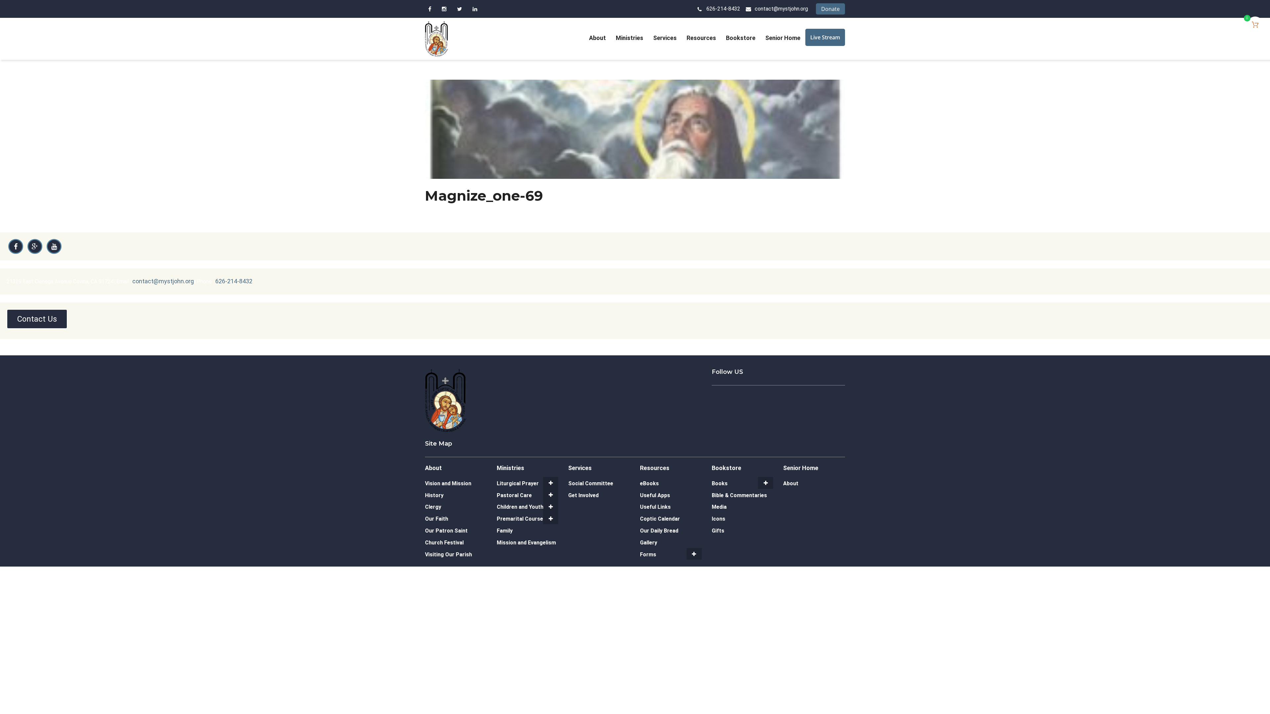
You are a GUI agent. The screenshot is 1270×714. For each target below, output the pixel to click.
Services (665, 37)
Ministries (629, 37)
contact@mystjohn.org (781, 9)
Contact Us (37, 319)
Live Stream (825, 37)
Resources (701, 37)
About (597, 37)
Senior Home (782, 37)
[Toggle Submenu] (550, 483)
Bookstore (740, 37)
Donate (830, 9)
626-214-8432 (723, 9)
